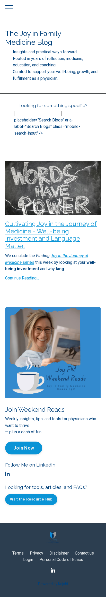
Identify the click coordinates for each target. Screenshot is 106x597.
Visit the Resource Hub (31, 499)
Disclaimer (59, 553)
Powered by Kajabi (53, 584)
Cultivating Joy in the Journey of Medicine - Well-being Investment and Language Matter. (51, 235)
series (28, 262)
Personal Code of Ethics (61, 559)
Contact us (84, 553)
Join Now (23, 448)
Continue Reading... (22, 278)
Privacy (36, 553)
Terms (18, 553)
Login (28, 559)
